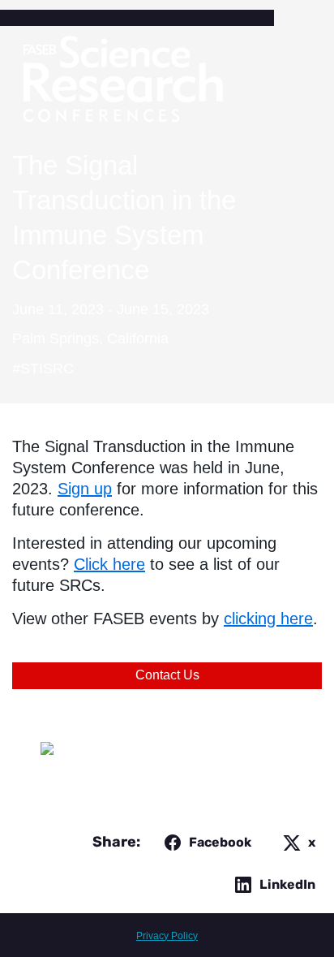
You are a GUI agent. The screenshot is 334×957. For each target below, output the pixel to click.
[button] (204, 842)
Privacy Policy (167, 936)
